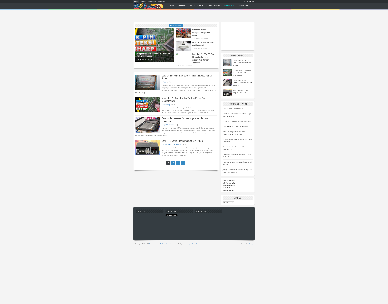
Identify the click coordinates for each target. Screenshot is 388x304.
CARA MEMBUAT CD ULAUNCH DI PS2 (235, 126)
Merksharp (166, 104)
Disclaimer (143, 1)
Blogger (251, 244)
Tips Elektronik (168, 125)
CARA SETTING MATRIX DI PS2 (233, 109)
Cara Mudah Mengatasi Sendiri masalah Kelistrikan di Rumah (242, 62)
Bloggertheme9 (192, 244)
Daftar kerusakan (176, 25)
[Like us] (244, 1)
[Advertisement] (194, 14)
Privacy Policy (152, 1)
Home (136, 1)
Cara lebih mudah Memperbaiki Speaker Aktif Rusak (203, 33)
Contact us (161, 1)
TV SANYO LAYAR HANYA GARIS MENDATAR (237, 121)
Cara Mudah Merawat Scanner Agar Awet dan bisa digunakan (242, 82)
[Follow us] (250, 1)
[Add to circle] (247, 1)
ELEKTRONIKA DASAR (172, 144)
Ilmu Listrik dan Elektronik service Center (163, 244)
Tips (164, 82)
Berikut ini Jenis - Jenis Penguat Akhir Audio (182, 141)
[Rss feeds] (253, 1)
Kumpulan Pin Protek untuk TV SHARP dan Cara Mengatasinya (242, 72)
